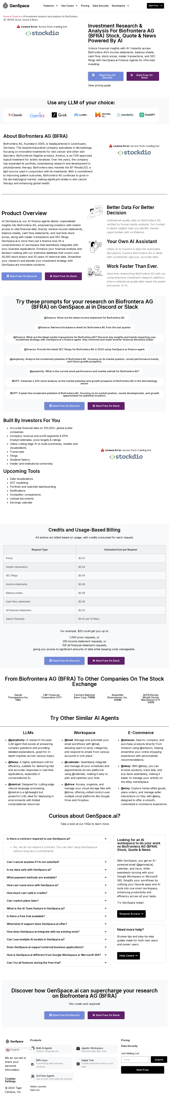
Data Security (101, 5)
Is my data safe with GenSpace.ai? (29, 869)
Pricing (85, 5)
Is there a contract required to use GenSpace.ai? (38, 838)
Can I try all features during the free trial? (34, 962)
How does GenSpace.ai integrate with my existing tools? (43, 931)
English (14, 1049)
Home (6, 16)
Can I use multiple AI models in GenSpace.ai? (36, 939)
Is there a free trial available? (26, 916)
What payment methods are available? (32, 877)
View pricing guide (99, 85)
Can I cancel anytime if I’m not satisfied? (33, 862)
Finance (16, 16)
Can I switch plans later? (23, 900)
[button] (18, 697)
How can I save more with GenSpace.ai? (33, 885)
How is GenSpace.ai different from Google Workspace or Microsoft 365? (54, 955)
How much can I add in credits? (27, 893)
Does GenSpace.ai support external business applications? (45, 947)
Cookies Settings (10, 1080)
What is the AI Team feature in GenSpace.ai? (36, 908)
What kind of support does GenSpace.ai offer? (37, 924)
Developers (118, 5)
